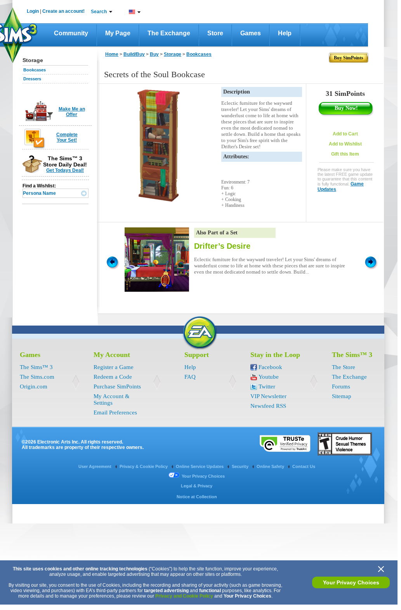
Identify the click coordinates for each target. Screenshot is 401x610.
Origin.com (33, 386)
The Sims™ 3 (36, 367)
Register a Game (114, 367)
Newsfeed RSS (268, 406)
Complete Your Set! (67, 137)
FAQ (190, 377)
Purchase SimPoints (117, 386)
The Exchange (169, 33)
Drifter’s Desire (222, 246)
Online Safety (271, 466)
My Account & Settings (112, 399)
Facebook (270, 367)
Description (236, 92)
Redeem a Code (113, 377)
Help (285, 33)
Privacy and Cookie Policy (184, 596)
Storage (172, 54)
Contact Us (303, 466)
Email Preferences (115, 412)
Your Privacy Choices (351, 582)
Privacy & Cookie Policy (144, 466)
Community (71, 33)
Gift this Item (345, 154)
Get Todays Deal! (65, 170)
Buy (154, 54)
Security (241, 466)
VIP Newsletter (268, 396)
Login (33, 11)
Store (215, 33)
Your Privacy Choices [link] (203, 476)
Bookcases (34, 70)
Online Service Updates (200, 466)
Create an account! (63, 11)
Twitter (267, 386)
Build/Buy (134, 54)
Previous (112, 261)
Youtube (269, 377)
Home (111, 54)
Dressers (32, 78)
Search (99, 11)
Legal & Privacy (196, 485)
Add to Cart (345, 134)
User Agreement (95, 466)
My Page (117, 33)
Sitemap (341, 396)
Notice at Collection (197, 496)
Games (250, 33)
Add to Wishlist (345, 144)
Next (372, 261)
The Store (343, 367)
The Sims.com (37, 377)
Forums (341, 386)
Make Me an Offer (72, 111)
